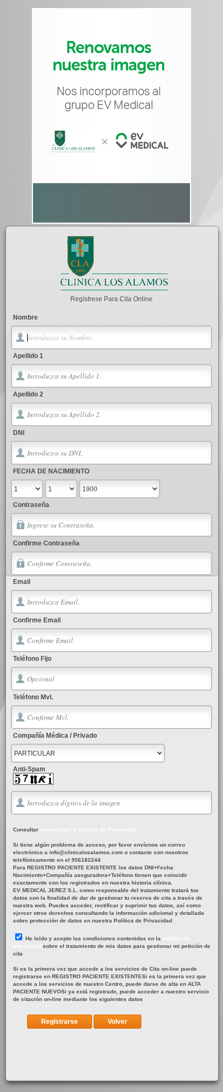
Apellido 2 (28, 394)
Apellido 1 (28, 356)
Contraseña (31, 505)
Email (21, 582)
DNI (18, 433)
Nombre (25, 317)
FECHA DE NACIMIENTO (51, 471)
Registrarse (59, 1021)
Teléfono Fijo (32, 658)
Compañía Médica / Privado (55, 735)
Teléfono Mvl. (33, 697)
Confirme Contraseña (46, 543)
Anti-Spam (29, 769)
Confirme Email (37, 620)
